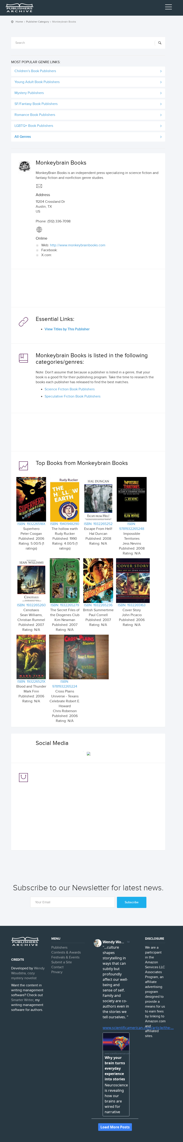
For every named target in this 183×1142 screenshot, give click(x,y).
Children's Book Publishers (35, 71)
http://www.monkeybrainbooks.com (77, 245)
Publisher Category (37, 21)
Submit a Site (61, 962)
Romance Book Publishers (35, 115)
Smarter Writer (22, 1000)
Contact (57, 967)
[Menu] (168, 7)
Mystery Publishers (29, 93)
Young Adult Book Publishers (37, 82)
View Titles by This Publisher (67, 329)
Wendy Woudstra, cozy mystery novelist (28, 973)
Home (19, 21)
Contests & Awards (66, 952)
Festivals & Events (65, 957)
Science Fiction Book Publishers (70, 389)
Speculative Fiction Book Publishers (72, 396)
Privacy (56, 972)
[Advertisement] (88, 289)
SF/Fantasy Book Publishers (36, 104)
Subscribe (132, 902)
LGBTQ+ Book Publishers (34, 126)
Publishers (59, 947)
